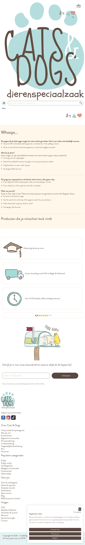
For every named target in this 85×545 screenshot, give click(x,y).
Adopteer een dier (8, 487)
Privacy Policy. (41, 384)
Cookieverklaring (7, 443)
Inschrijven (66, 375)
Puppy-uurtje (6, 463)
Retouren (4, 515)
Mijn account (6, 493)
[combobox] (45, 103)
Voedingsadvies (7, 465)
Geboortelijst (6, 473)
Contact (4, 520)
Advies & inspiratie (8, 485)
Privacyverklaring (7, 440)
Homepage (7, 207)
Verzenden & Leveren (9, 512)
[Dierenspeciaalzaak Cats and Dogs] (44, 51)
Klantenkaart (6, 490)
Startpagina (7, 169)
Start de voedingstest (9, 482)
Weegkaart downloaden (10, 468)
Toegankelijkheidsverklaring (11, 446)
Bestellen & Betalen (8, 510)
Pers (2, 448)
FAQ (3, 507)
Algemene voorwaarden (10, 438)
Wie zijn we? (6, 433)
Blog (3, 495)
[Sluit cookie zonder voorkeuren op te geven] (79, 509)
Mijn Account (16, 169)
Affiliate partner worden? (10, 498)
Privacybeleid (77, 512)
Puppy (3, 460)
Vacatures (5, 451)
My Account (16, 207)
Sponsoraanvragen (8, 518)
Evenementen (6, 435)
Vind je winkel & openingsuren (12, 430)
